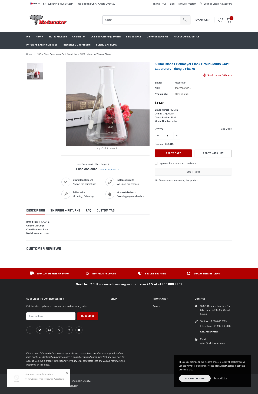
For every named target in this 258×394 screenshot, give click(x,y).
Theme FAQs (159, 3)
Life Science (133, 37)
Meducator (180, 82)
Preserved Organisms (77, 45)
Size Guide (226, 128)
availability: (161, 93)
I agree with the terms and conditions (177, 163)
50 (160, 180)
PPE (28, 37)
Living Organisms (157, 37)
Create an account (222, 4)
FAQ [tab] (88, 210)
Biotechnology (57, 37)
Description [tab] (35, 210)
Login (206, 4)
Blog (172, 3)
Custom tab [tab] (106, 210)
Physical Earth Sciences (42, 45)
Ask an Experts (108, 169)
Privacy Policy (220, 378)
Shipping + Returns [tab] (65, 210)
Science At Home (106, 45)
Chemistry (78, 37)
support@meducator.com (60, 3)
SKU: (157, 88)
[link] (29, 330)
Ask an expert (209, 332)
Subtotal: (159, 144)
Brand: (158, 82)
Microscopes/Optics (187, 37)
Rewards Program (187, 3)
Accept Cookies (195, 378)
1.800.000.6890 (86, 169)
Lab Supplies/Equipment (106, 37)
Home (29, 54)
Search (156, 306)
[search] (185, 20)
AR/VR (39, 37)
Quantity (159, 128)
